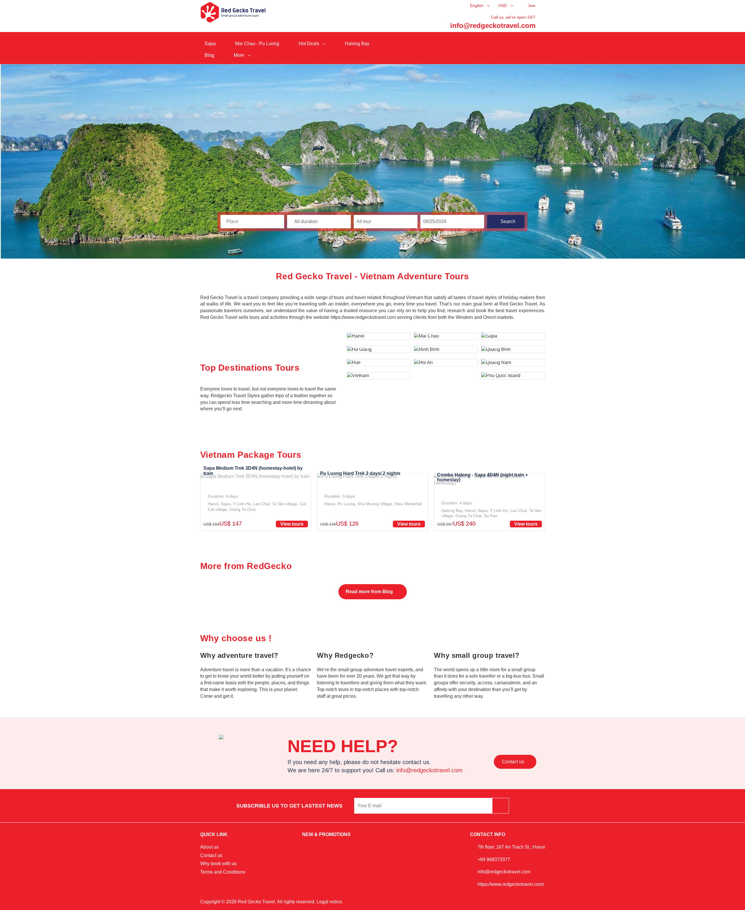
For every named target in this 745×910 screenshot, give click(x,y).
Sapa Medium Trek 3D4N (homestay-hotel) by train (253, 471)
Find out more (358, 901)
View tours (292, 524)
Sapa (210, 43)
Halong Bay (357, 43)
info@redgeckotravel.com (492, 25)
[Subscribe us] (500, 806)
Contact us (513, 761)
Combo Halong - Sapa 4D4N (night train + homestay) (482, 477)
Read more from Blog (370, 591)
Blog (209, 55)
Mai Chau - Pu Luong (257, 43)
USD (503, 5)
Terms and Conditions (222, 872)
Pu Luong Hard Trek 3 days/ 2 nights (360, 473)
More (239, 55)
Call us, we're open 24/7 (513, 17)
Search (507, 221)
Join (531, 5)
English (477, 5)
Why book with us (218, 863)
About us (209, 846)
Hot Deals (309, 43)
